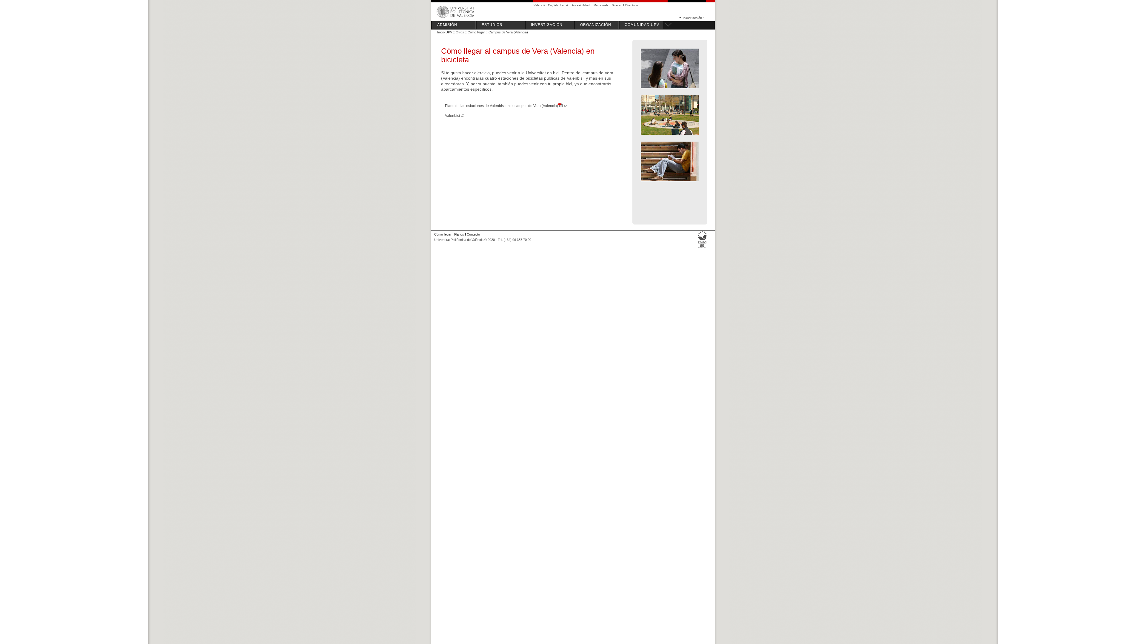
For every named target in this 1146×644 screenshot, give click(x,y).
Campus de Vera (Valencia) (508, 32)
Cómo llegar (476, 32)
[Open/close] (667, 24)
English (553, 5)
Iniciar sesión (692, 18)
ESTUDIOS (492, 25)
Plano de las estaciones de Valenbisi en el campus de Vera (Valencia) (501, 106)
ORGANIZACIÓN (595, 25)
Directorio (631, 5)
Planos (459, 234)
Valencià (539, 5)
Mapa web (601, 5)
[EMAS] (702, 248)
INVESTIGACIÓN (547, 25)
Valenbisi (453, 115)
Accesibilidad (581, 5)
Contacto (473, 234)
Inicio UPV (444, 32)
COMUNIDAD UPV (642, 25)
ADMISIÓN (447, 25)
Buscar (616, 5)
